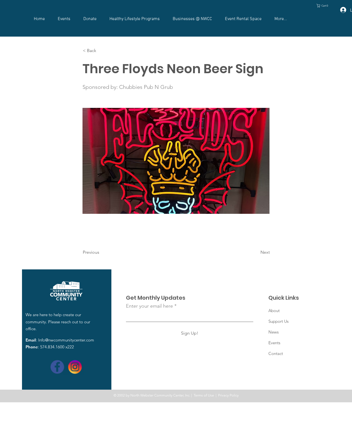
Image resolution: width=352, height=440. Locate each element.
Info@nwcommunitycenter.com (66, 340)
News (273, 332)
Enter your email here (149, 306)
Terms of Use (204, 395)
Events (274, 342)
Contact (275, 353)
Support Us (278, 321)
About (274, 310)
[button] (323, 5)
